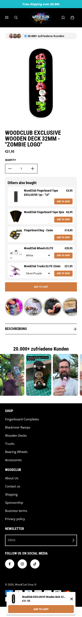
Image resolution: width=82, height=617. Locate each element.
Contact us (12, 486)
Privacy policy (15, 519)
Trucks (10, 443)
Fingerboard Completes (22, 419)
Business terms (16, 511)
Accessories (13, 460)
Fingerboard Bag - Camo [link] (38, 230)
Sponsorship (14, 502)
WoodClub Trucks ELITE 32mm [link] (42, 266)
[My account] (63, 17)
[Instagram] (22, 564)
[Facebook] (9, 564)
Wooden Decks (16, 435)
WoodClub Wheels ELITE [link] (38, 248)
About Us (11, 478)
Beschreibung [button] (16, 329)
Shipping (11, 494)
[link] (15, 196)
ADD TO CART (41, 609)
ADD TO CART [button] (63, 201)
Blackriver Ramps (17, 427)
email (12, 540)
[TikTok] (35, 564)
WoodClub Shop (24, 584)
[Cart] (72, 17)
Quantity (10, 160)
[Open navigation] (9, 17)
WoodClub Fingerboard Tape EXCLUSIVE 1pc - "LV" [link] (41, 192)
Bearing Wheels (16, 452)
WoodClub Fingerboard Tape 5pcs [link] (44, 212)
